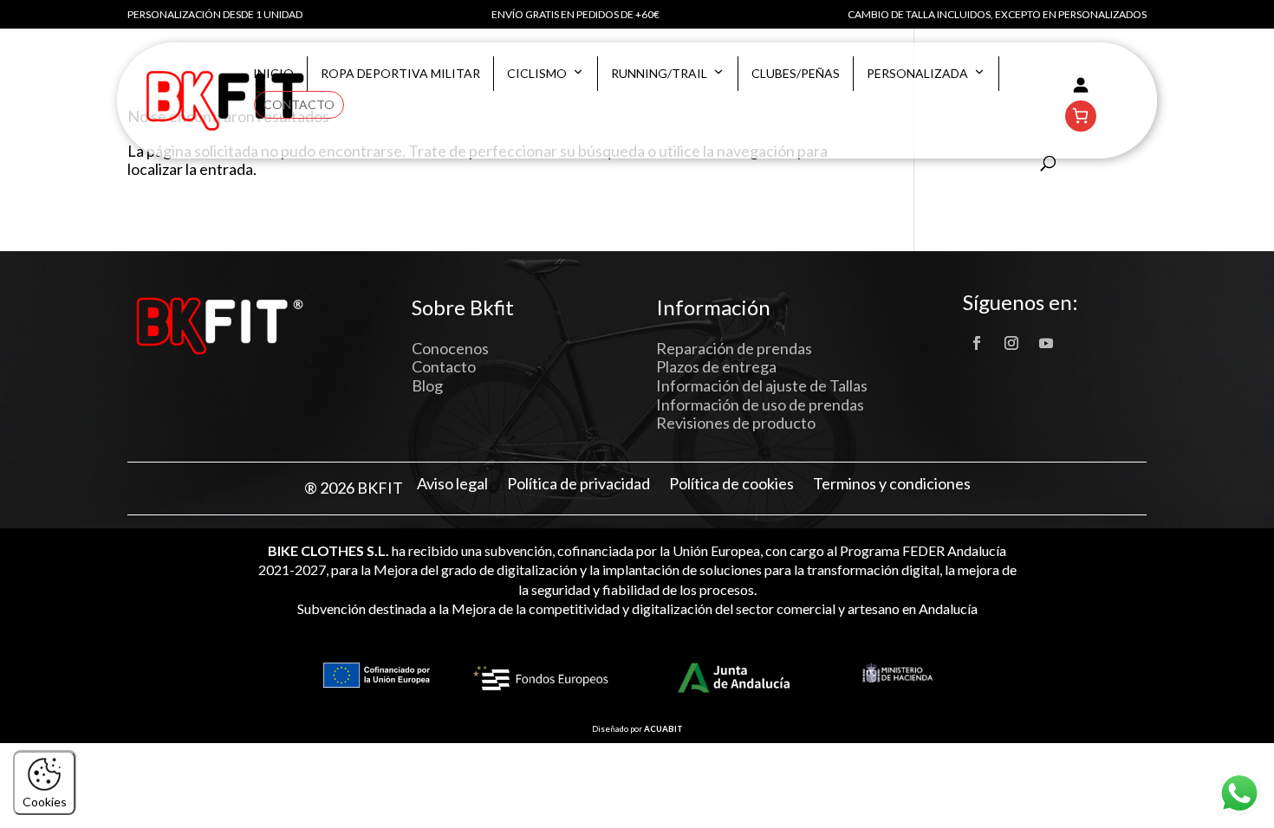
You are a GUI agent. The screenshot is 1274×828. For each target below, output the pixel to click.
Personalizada (917, 73)
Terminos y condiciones (892, 484)
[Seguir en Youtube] (1046, 343)
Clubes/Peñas (795, 73)
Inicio (273, 73)
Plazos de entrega (716, 366)
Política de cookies (731, 484)
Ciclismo (537, 73)
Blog (427, 385)
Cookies (45, 801)
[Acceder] (1080, 84)
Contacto (299, 104)
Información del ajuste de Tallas (762, 385)
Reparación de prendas (734, 348)
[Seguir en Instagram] (1011, 343)
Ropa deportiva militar (400, 73)
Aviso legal (452, 484)
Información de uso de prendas (760, 404)
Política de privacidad (578, 484)
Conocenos (450, 348)
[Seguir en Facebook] (977, 343)
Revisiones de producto (736, 422)
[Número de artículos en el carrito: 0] (1080, 116)
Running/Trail (659, 73)
